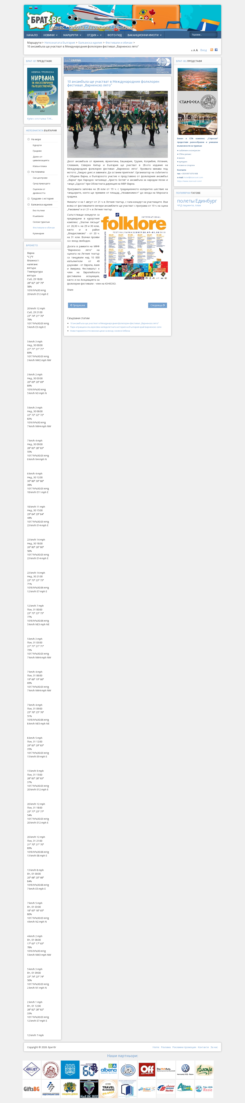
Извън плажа (40, 166)
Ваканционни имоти (143, 35)
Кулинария (38, 233)
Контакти (203, 1047)
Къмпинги (38, 216)
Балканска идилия (41, 204)
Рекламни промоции (184, 1047)
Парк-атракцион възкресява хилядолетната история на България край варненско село (116, 326)
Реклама (166, 1047)
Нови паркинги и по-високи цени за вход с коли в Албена (100, 330)
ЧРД (179, 205)
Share (70, 289)
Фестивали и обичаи (44, 227)
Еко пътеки (39, 210)
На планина (37, 171)
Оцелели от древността (39, 191)
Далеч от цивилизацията (41, 158)
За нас (214, 1047)
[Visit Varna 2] (117, 65)
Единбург (206, 200)
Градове (37, 150)
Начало (32, 35)
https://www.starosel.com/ (189, 181)
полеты (186, 200)
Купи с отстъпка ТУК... (40, 118)
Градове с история (42, 198)
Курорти (37, 145)
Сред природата (41, 183)
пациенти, (188, 205)
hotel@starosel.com (193, 177)
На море (36, 139)
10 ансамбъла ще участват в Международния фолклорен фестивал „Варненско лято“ (114, 323)
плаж (198, 205)
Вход (203, 50)
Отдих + (92, 35)
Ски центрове (40, 177)
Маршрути (70, 35)
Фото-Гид (114, 35)
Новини (49, 35)
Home (155, 1047)
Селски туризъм (41, 221)
